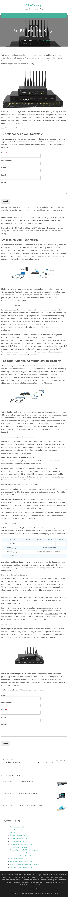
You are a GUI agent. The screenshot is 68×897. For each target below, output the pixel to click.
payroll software (11, 523)
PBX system (47, 369)
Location (5, 175)
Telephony (34, 26)
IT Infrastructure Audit (17, 827)
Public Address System (17, 833)
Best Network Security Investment (21, 861)
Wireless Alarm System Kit (18, 847)
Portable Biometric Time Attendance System (24, 853)
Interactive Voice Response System (30, 805)
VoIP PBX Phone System (18, 835)
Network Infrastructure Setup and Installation (24, 864)
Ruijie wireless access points (19, 841)
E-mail (4, 168)
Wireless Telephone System (28, 793)
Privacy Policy (34, 889)
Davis (27, 36)
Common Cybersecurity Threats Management (24, 850)
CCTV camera (32, 502)
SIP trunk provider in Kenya (15, 128)
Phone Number (7, 160)
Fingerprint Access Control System (21, 844)
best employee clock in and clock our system (21, 484)
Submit (5, 201)
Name (4, 153)
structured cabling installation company (19, 437)
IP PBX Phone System (26, 781)
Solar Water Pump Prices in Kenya (21, 867)
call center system (51, 614)
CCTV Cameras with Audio (19, 838)
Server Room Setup (16, 830)
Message (4, 182)
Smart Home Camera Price (18, 858)
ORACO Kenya (34, 5)
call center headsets (12, 305)
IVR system (9, 624)
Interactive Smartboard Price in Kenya (22, 856)
